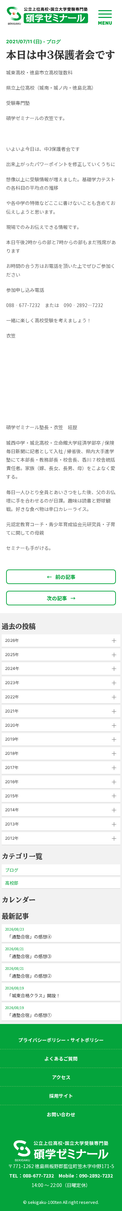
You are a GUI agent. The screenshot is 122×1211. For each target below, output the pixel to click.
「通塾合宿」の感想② (28, 972)
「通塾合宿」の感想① (28, 1011)
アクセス (61, 1077)
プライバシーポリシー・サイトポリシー (61, 1040)
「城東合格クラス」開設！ (32, 992)
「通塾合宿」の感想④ (28, 933)
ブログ (11, 870)
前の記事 (61, 576)
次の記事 (61, 598)
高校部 (11, 883)
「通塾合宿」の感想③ (28, 952)
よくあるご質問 (61, 1058)
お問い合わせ (61, 1114)
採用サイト (61, 1095)
